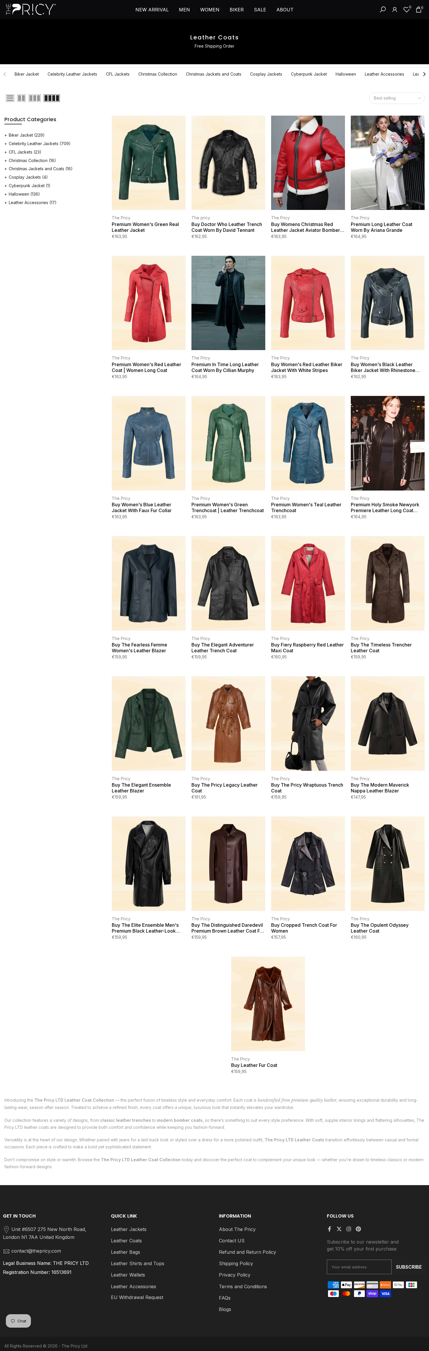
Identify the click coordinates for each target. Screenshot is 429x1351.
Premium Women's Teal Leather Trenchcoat (306, 507)
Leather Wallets (128, 1275)
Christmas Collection (157, 74)
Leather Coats (126, 1241)
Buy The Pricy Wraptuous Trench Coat (307, 788)
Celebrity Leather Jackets (72, 74)
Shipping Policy (236, 1263)
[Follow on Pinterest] (358, 1228)
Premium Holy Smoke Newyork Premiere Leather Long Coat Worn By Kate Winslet (385, 507)
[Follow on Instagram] (348, 1228)
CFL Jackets (118, 74)
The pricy (200, 217)
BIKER (237, 10)
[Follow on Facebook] (329, 1228)
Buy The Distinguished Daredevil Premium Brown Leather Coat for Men (227, 928)
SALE (260, 10)
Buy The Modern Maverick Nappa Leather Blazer (380, 788)
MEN (184, 10)
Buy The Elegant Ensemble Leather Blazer (141, 788)
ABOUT (285, 10)
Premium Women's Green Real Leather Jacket (145, 227)
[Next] (424, 74)
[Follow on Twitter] (339, 1228)
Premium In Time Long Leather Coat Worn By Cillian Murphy (225, 367)
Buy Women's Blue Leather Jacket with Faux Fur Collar (142, 507)
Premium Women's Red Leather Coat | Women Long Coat (146, 367)
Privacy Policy (234, 1275)
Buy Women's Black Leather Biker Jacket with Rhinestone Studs (383, 367)
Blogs (225, 1309)
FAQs (225, 1298)
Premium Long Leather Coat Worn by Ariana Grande (381, 227)
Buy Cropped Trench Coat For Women (304, 928)
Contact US (232, 1241)
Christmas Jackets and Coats (213, 74)
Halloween (346, 74)
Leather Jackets (129, 1229)
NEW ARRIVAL (152, 10)
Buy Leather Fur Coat (254, 1065)
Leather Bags (125, 1252)
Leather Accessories (384, 74)
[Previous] (5, 74)
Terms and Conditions (243, 1286)
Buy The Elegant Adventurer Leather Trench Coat (222, 647)
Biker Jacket (27, 74)
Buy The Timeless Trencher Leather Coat (381, 647)
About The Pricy (237, 1229)
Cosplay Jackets (266, 74)
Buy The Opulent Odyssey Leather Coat (380, 928)
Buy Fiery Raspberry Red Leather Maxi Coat (307, 647)
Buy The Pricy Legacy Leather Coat (224, 788)
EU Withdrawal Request (137, 1297)
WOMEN (209, 10)
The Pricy (121, 217)
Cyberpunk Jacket (309, 74)
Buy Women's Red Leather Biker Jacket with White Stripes (306, 367)
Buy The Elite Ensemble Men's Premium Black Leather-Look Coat (145, 928)
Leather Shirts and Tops (137, 1263)
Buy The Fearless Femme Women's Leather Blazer (139, 647)
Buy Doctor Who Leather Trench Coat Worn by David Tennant (226, 227)
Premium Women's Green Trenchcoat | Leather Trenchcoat (227, 507)
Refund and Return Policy (247, 1252)
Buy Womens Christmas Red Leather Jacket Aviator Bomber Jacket (305, 227)
